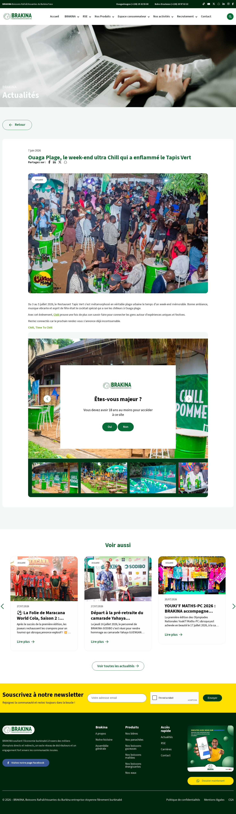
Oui (110, 427)
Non (125, 427)
